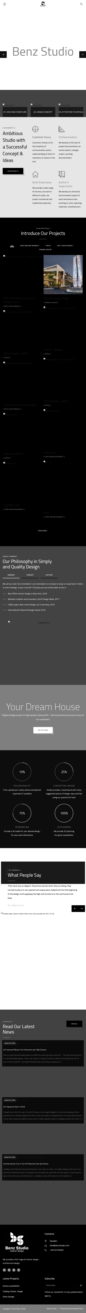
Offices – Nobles (53, 349)
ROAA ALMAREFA (13, 453)
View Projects (13, 171)
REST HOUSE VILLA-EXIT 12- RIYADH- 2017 (19, 300)
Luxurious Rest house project (20, 404)
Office (48, 245)
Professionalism (68, 137)
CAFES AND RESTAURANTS (29, 245)
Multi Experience (42, 182)
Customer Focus (41, 137)
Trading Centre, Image (56, 298)
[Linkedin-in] (14, 1270)
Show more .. (43, 530)
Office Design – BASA (15, 353)
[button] (81, 908)
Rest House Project (65, 245)
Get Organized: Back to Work (14, 1106)
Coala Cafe (49, 452)
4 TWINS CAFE (11, 505)
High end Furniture (15, 112)
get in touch (43, 730)
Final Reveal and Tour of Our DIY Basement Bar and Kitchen (25, 1163)
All (12, 245)
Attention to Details (71, 112)
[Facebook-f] (4, 1270)
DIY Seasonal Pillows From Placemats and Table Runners (24, 1049)
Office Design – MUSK (56, 401)
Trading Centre (45, 249)
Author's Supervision (65, 184)
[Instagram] (18, 1270)
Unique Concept (43, 112)
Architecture (9, 1043)
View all (74, 1023)
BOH (46, 512)
